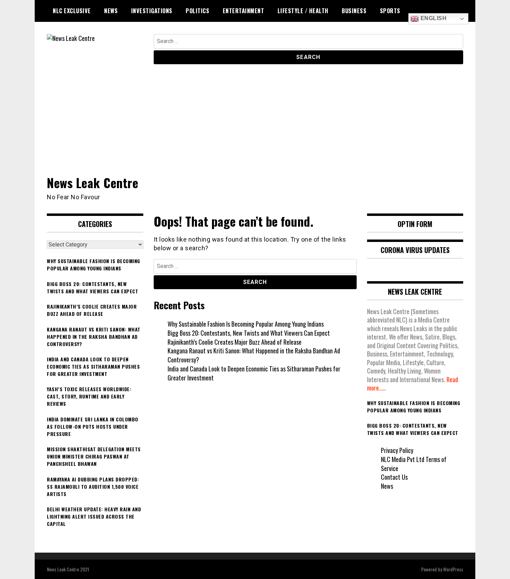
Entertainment (243, 11)
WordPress (453, 569)
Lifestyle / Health (303, 11)
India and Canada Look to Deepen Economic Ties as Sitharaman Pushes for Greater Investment (254, 373)
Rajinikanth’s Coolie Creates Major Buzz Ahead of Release (234, 341)
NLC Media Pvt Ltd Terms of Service (414, 464)
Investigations (151, 11)
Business (354, 11)
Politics (197, 11)
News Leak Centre (92, 182)
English (433, 18)
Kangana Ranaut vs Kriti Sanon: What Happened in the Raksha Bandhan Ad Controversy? (254, 355)
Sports (390, 11)
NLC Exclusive (72, 11)
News (111, 11)
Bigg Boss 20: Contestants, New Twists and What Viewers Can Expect (249, 332)
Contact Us (394, 476)
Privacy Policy (397, 450)
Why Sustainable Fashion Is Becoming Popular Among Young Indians (246, 323)
